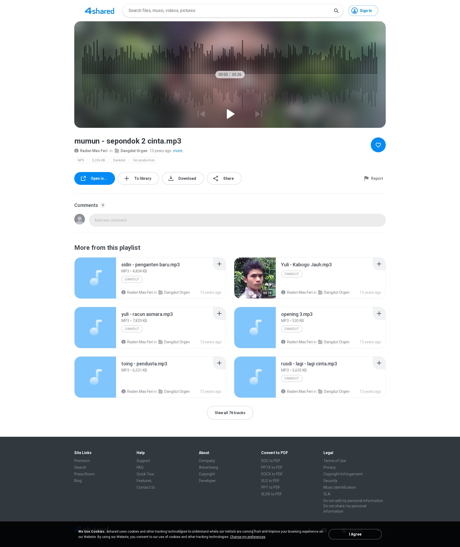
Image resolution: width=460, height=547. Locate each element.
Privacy (329, 467)
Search (80, 467)
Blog (78, 481)
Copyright (207, 474)
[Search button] (336, 10)
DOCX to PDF (272, 474)
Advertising (208, 467)
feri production (144, 160)
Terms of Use (334, 461)
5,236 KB (98, 160)
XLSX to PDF (271, 494)
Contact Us (146, 487)
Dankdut (119, 160)
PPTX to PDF (271, 467)
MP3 (81, 160)
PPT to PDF (270, 487)
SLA (326, 494)
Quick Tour (145, 474)
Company (207, 461)
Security (330, 481)
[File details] (95, 278)
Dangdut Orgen (134, 151)
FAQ (140, 467)
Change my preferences (247, 537)
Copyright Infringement (343, 474)
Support (143, 461)
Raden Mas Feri (94, 151)
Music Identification (339, 487)
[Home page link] (99, 10)
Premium (82, 461)
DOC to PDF (270, 461)
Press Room (84, 474)
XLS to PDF (270, 481)
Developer (207, 481)
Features (144, 481)
